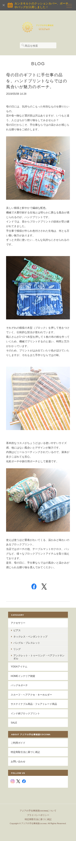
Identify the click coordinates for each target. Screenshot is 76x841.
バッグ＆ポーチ (19, 685)
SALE (14, 722)
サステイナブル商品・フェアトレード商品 (34, 704)
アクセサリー (18, 623)
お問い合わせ (18, 761)
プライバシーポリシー (38, 815)
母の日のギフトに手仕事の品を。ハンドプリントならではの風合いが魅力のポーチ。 (36, 81)
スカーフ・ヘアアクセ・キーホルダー (31, 694)
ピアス (17, 630)
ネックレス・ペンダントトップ (30, 636)
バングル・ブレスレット (26, 642)
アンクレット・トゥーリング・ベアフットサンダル (38, 657)
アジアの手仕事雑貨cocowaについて (38, 810)
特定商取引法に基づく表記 (25, 752)
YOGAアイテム (19, 666)
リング (17, 649)
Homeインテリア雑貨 (23, 676)
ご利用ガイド (18, 742)
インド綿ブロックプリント (25, 713)
